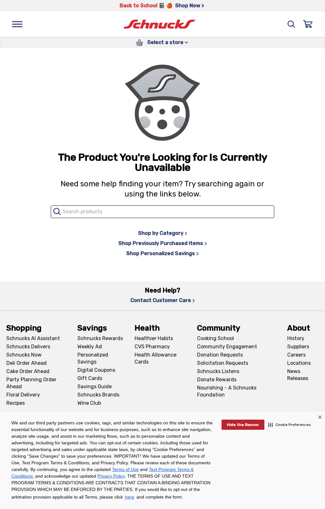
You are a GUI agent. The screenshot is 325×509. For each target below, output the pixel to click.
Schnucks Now (24, 355)
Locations (299, 363)
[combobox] (162, 211)
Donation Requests (220, 355)
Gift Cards (89, 378)
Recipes (15, 403)
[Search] (291, 24)
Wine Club (89, 403)
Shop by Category (160, 233)
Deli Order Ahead (26, 363)
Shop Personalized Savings (160, 253)
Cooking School (215, 338)
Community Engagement (227, 347)
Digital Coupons (96, 370)
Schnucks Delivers (28, 347)
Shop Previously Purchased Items (160, 243)
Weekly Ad (89, 347)
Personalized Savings (92, 358)
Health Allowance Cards (155, 358)
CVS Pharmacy (152, 347)
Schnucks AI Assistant (33, 338)
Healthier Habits (154, 338)
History (295, 338)
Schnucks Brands (98, 395)
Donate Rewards (216, 380)
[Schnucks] (159, 24)
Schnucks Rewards (100, 338)
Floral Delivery (23, 395)
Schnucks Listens (218, 371)
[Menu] (17, 24)
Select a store (165, 42)
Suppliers (298, 347)
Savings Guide (94, 386)
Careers (296, 355)
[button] (289, 425)
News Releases (297, 374)
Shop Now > (189, 6)
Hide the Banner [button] (243, 424)
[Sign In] (308, 24)
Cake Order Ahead (28, 371)
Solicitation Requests (222, 363)
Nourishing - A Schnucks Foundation (226, 391)
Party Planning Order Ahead (31, 383)
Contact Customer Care (160, 300)
